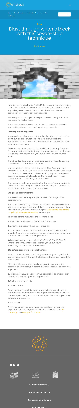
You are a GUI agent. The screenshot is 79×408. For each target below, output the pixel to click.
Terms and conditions (38, 400)
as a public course (31, 312)
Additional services (38, 392)
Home (10, 13)
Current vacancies (38, 384)
